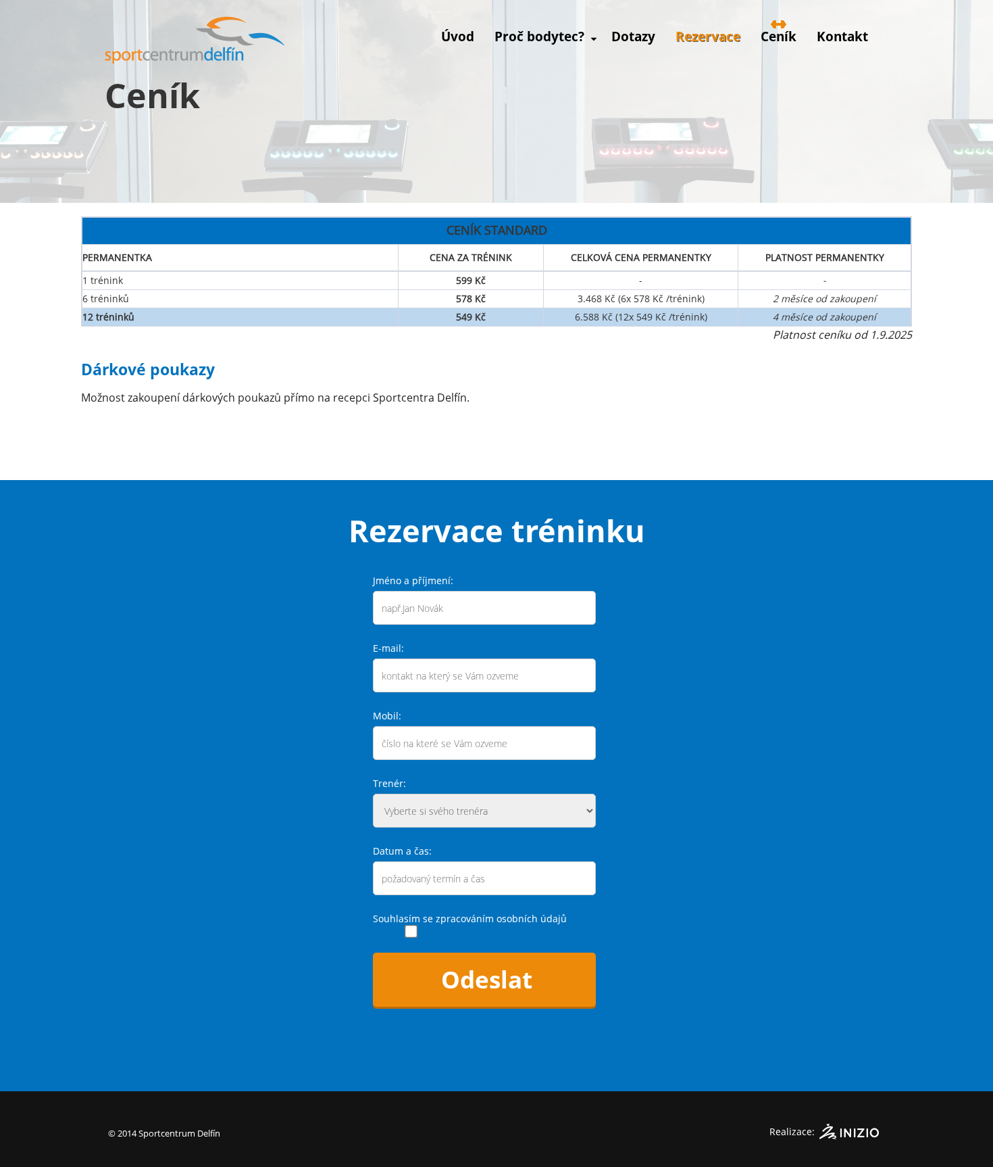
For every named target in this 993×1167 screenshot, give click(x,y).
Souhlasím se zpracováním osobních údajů (470, 918)
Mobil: (387, 715)
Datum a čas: (402, 850)
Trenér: (389, 783)
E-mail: (388, 648)
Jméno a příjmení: (413, 580)
